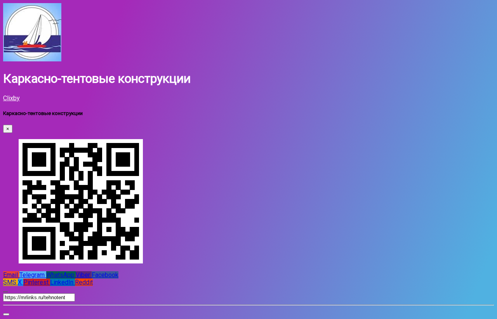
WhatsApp (61, 275)
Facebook (105, 275)
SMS (10, 282)
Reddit (84, 282)
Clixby (11, 98)
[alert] (6, 314)
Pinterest (36, 282)
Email (11, 275)
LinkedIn (62, 282)
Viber (84, 275)
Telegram (32, 275)
